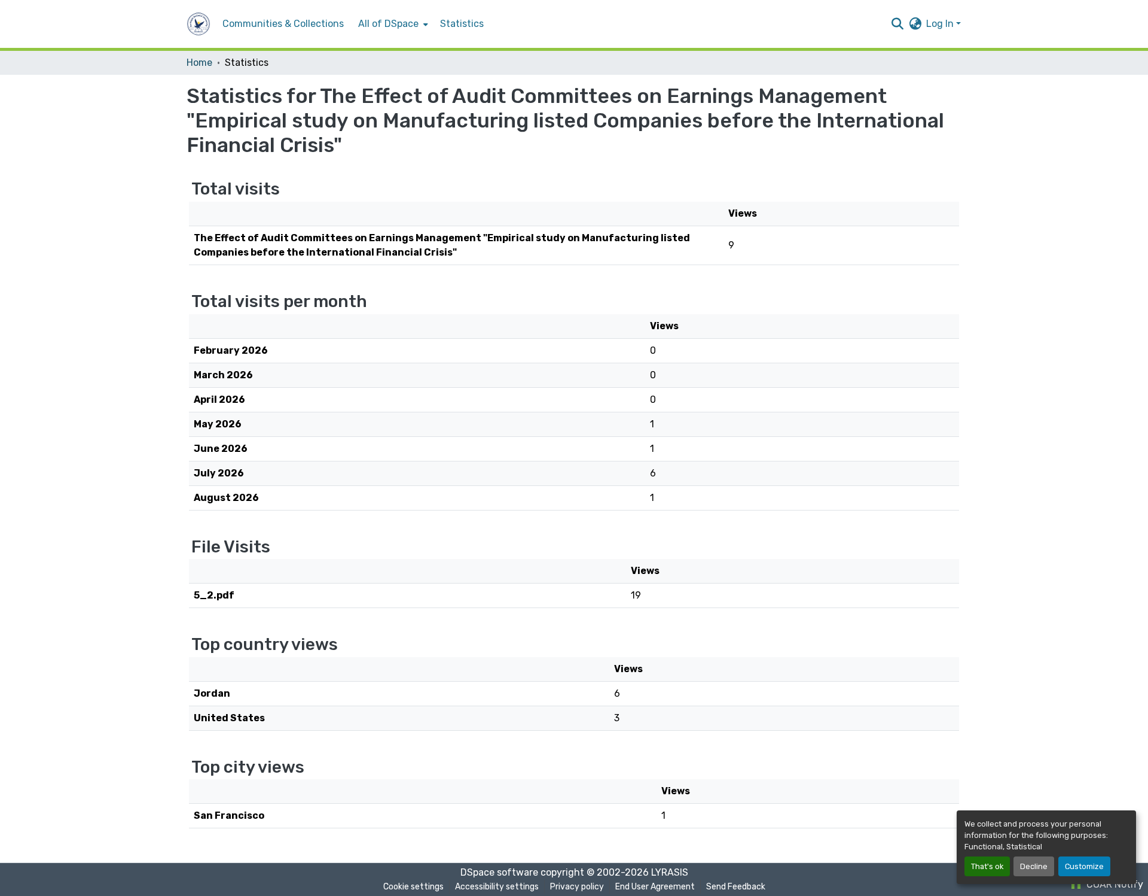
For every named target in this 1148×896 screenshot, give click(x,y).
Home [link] (199, 62)
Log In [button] (941, 23)
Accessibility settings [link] (497, 887)
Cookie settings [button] (413, 887)
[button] (198, 24)
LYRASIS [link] (669, 872)
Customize (1084, 866)
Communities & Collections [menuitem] (283, 23)
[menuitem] (392, 24)
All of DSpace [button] (388, 23)
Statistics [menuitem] (462, 23)
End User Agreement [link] (655, 887)
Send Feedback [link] (735, 887)
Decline (1034, 866)
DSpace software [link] (499, 872)
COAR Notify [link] (1113, 884)
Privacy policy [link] (577, 887)
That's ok (987, 866)
